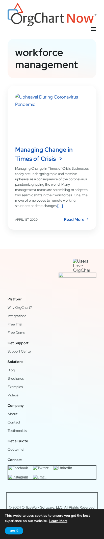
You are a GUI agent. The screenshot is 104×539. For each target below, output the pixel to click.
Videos (13, 395)
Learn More (58, 520)
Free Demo (16, 332)
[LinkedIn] (63, 468)
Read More (74, 219)
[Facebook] (18, 468)
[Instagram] (18, 477)
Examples (15, 386)
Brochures (16, 378)
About (12, 414)
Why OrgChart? (20, 307)
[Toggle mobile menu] (93, 29)
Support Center (20, 351)
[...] (60, 205)
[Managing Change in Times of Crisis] (52, 116)
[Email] (39, 477)
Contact (14, 422)
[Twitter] (40, 468)
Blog (11, 370)
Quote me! (16, 449)
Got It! (14, 531)
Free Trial (15, 324)
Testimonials (17, 430)
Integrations (17, 316)
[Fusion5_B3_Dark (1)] (77, 275)
